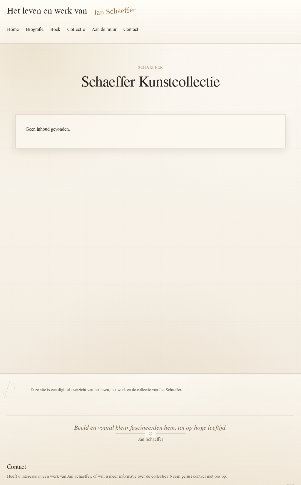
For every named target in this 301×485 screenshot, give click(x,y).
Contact (130, 29)
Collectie (76, 29)
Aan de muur (104, 29)
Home (13, 29)
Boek (55, 29)
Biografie (35, 29)
